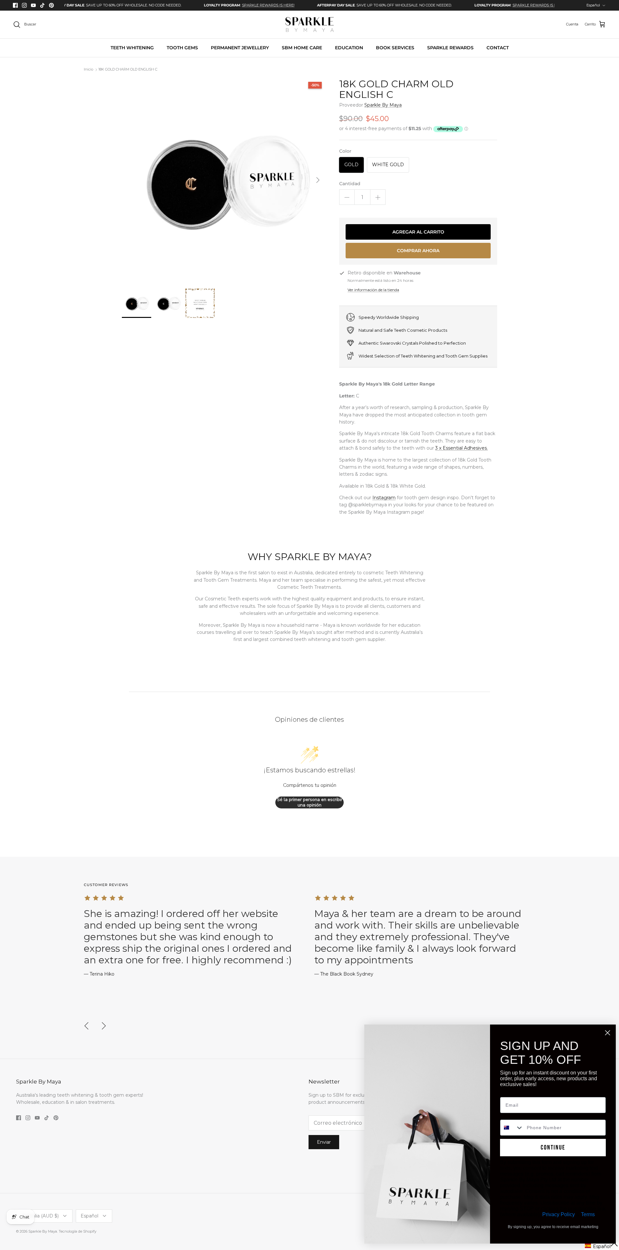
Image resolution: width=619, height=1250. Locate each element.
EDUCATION (349, 48)
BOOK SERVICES (395, 48)
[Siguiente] (318, 180)
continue (553, 1147)
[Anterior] (86, 1026)
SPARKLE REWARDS (450, 48)
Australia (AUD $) (40, 1216)
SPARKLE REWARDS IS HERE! (236, 5)
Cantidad (349, 183)
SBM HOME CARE (302, 48)
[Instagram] (24, 5)
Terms (588, 1214)
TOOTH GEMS (182, 48)
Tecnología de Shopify (77, 1231)
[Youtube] (33, 5)
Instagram (384, 498)
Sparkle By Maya (383, 105)
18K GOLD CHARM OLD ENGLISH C (127, 69)
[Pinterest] (51, 5)
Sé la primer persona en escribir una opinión (309, 802)
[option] (81, 5)
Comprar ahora (418, 250)
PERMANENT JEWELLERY (240, 48)
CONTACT (497, 48)
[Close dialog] (607, 1032)
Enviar (324, 1142)
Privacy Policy (558, 1214)
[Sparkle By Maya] (309, 24)
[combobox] (512, 1127)
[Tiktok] (42, 5)
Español (593, 5)
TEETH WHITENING (132, 48)
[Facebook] (15, 5)
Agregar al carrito (418, 232)
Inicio (88, 69)
